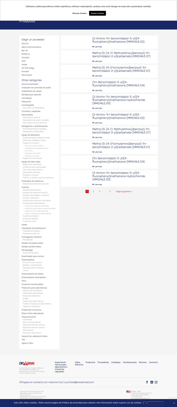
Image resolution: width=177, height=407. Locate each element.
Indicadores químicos (31, 234)
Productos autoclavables (32, 284)
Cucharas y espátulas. (31, 111)
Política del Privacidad (155, 403)
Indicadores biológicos (31, 231)
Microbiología (27, 250)
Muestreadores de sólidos (33, 274)
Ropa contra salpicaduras (33, 313)
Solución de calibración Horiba (34, 336)
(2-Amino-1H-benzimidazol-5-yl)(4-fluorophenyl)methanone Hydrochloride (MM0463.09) (118, 100)
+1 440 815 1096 (136, 396)
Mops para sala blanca (31, 296)
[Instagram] (156, 382)
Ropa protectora (29, 317)
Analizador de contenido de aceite (36, 87)
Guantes (25, 187)
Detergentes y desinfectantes (35, 126)
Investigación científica (31, 237)
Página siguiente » (124, 191)
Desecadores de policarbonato (35, 123)
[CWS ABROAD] (26, 363)
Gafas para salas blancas (33, 293)
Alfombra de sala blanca (32, 291)
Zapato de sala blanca (31, 306)
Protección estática (30, 219)
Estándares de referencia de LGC (36, 184)
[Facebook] (147, 382)
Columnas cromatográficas (33, 108)
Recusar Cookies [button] (80, 13)
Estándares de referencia (32, 181)
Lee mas (98, 47)
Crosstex (25, 57)
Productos (90, 362)
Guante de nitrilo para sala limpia (37, 206)
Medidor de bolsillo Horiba (32, 243)
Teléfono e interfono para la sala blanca (38, 178)
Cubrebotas (27, 320)
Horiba (24, 64)
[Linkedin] (151, 382)
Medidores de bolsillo (33, 153)
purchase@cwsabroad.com (79, 382)
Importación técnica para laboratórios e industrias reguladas (61, 367)
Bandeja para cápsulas (31, 94)
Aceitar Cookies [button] (97, 13)
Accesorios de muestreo (32, 262)
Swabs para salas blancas (33, 301)
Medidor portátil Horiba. (31, 246)
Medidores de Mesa (32, 156)
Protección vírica (29, 221)
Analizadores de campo (32, 91)
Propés (25, 299)
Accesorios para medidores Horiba (36, 138)
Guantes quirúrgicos (31, 216)
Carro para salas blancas (33, 170)
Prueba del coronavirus (31, 310)
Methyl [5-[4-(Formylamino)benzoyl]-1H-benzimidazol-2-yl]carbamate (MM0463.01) (121, 69)
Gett (24, 61)
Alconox (25, 43)
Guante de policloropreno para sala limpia (40, 208)
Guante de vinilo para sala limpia (36, 211)
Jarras (25, 270)
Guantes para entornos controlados (37, 201)
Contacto (153, 362)
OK (144, 403)
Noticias (143, 362)
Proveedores (103, 362)
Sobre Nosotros (79, 363)
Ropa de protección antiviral (34, 325)
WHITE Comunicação (39, 396)
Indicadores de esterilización (34, 228)
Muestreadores (28, 260)
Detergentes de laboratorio (33, 132)
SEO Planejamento (36, 398)
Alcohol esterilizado (30, 84)
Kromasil (25, 71)
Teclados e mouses (30, 175)
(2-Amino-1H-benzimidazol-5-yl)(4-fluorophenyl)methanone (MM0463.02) (118, 40)
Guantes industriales (31, 198)
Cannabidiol (27, 98)
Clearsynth (26, 101)
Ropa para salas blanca (32, 333)
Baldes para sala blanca (32, 164)
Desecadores (27, 115)
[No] (174, 403)
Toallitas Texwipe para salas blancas (37, 304)
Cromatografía (28, 105)
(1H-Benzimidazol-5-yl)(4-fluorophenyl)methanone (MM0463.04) (118, 83)
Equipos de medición (31, 143)
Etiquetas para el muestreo (33, 268)
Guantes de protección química (35, 193)
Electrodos (29, 151)
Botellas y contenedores (32, 265)
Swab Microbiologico (31, 253)
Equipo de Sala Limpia (31, 162)
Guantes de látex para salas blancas (38, 213)
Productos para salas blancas (34, 288)
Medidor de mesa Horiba (32, 158)
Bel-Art (25, 50)
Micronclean (27, 75)
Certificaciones (130, 362)
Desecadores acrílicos (31, 117)
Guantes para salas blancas (34, 203)
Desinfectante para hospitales (34, 129)
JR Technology (28, 68)
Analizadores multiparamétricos (36, 148)
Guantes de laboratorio (32, 190)
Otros (24, 281)
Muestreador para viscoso (33, 256)
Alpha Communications (31, 47)
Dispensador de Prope (31, 172)
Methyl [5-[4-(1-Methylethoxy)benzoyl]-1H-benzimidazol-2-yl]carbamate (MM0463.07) (121, 54)
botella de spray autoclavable (34, 167)
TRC (23, 340)
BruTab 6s (26, 54)
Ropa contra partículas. (32, 322)
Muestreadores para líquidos (34, 277)
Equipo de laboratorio (31, 135)
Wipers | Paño (27, 343)
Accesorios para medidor (34, 146)
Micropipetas (28, 240)
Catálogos (116, 362)
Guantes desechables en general (36, 195)
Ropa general (28, 330)
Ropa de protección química (34, 328)
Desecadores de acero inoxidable (36, 120)
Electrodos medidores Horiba (34, 140)
